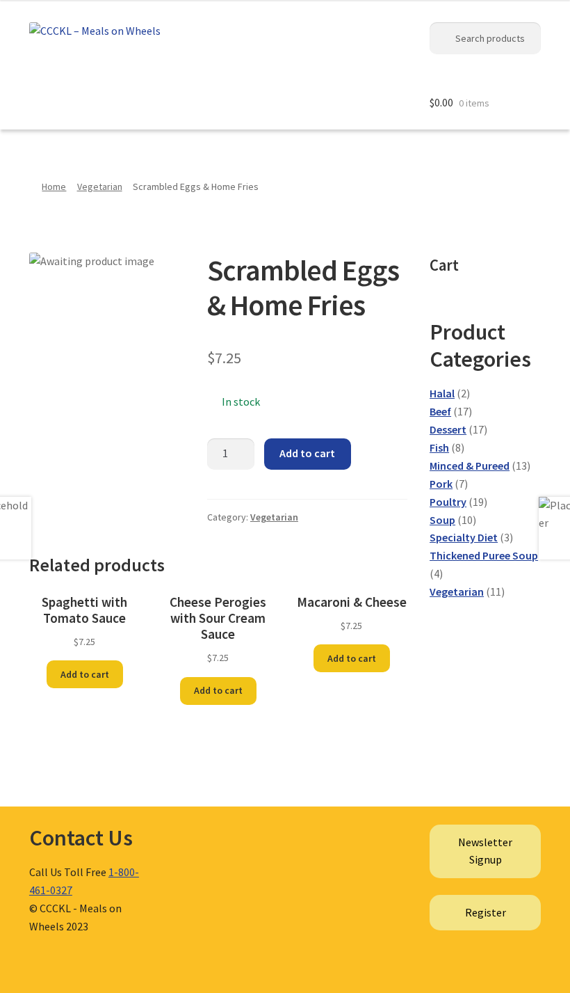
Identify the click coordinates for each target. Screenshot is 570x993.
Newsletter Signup (485, 851)
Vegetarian (99, 186)
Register (485, 912)
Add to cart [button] (84, 674)
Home (54, 186)
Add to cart (307, 453)
